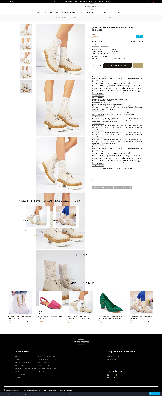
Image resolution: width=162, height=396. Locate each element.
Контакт (18, 371)
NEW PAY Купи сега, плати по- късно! (62, 201)
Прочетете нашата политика (47, 390)
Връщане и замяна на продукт (25, 368)
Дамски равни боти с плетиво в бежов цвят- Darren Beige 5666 (36, 231)
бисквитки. (72, 394)
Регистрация (19, 365)
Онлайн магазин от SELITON (137, 390)
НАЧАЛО (39, 13)
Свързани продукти (29, 201)
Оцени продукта (96, 180)
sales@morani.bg (113, 356)
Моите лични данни (66, 390)
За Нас (17, 359)
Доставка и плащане (22, 362)
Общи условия (20, 374)
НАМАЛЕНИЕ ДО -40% (117, 13)
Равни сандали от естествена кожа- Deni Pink (50, 317)
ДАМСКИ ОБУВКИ (69, 13)
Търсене (18, 377)
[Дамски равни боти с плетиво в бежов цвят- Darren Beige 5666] (36, 216)
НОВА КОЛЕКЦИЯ (52, 13)
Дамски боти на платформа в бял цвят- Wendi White (19, 317)
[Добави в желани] (138, 65)
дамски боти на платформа (102, 187)
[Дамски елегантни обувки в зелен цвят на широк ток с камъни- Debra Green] (111, 302)
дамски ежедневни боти (122, 187)
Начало (52, 18)
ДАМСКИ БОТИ (73, 18)
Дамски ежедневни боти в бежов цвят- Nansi (66, 231)
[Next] (156, 307)
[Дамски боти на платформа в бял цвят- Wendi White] (20, 302)
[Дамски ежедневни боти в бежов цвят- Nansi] (66, 216)
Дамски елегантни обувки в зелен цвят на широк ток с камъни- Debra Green (110, 317)
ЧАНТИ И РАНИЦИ (86, 13)
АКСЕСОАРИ (101, 13)
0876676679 (9, 1)
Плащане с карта (44, 365)
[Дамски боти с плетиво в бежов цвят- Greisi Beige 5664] (26, 30)
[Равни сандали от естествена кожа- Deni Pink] (50, 302)
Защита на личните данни (47, 356)
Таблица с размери (137, 41)
